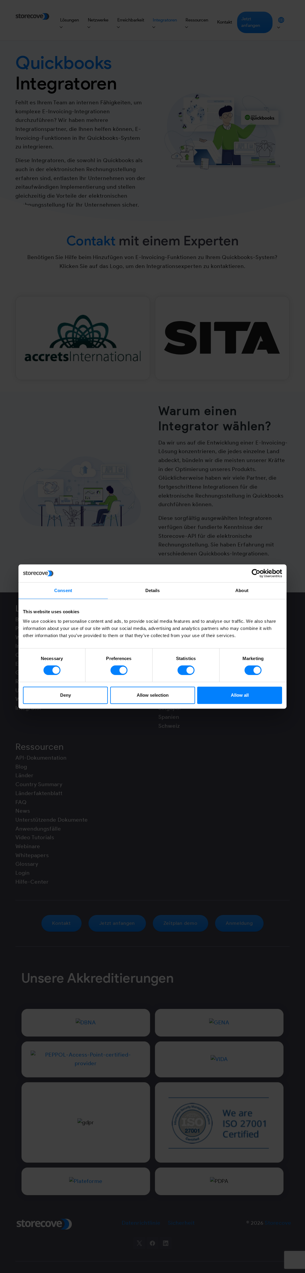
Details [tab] (152, 590)
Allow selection (153, 695)
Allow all (240, 695)
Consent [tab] (63, 590)
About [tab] (241, 590)
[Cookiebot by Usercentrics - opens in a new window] (256, 573)
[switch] (119, 670)
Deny (65, 695)
